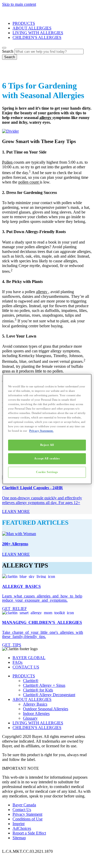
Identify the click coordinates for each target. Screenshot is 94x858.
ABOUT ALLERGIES (32, 28)
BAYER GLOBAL (29, 657)
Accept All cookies (47, 458)
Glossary (30, 718)
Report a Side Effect (29, 833)
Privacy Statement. (41, 430)
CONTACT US (26, 667)
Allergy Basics (35, 704)
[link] (16, 511)
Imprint (19, 823)
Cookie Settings (47, 472)
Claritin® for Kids (38, 690)
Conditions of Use (28, 819)
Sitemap (19, 838)
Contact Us (22, 809)
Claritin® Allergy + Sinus (44, 685)
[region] (47, 429)
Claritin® (30, 680)
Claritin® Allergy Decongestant (49, 695)
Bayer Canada (24, 805)
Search (7, 51)
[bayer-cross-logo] (9, 73)
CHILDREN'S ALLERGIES (37, 37)
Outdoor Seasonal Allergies (45, 709)
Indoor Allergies (36, 713)
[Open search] (4, 48)
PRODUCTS (24, 23)
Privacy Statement (27, 814)
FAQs (17, 662)
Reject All (47, 444)
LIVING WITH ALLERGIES (38, 33)
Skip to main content (19, 4)
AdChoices (22, 828)
